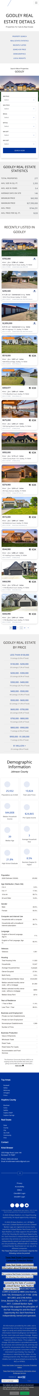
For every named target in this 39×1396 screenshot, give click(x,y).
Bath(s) (5, 122)
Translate (34, 1381)
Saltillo (6, 1110)
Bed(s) (5, 114)
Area (5, 1138)
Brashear (7, 1105)
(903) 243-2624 (12, 1159)
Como (5, 1108)
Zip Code (6, 1133)
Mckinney (7, 1090)
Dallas (6, 1088)
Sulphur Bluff (8, 1113)
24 (24, 628)
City (5, 1130)
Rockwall (6, 1085)
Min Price (6, 96)
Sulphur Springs (9, 1115)
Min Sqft (6, 131)
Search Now (19, 150)
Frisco (5, 1095)
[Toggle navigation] (36, 3)
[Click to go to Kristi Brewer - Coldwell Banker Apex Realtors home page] (4, 2)
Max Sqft (6, 140)
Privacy (19, 1183)
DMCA (19, 1190)
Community (7, 1135)
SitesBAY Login (19, 1197)
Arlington (7, 1093)
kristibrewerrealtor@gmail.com (18, 1161)
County (6, 1128)
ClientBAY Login (19, 1193)
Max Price (6, 105)
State (5, 1125)
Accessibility (19, 1186)
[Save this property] (35, 241)
